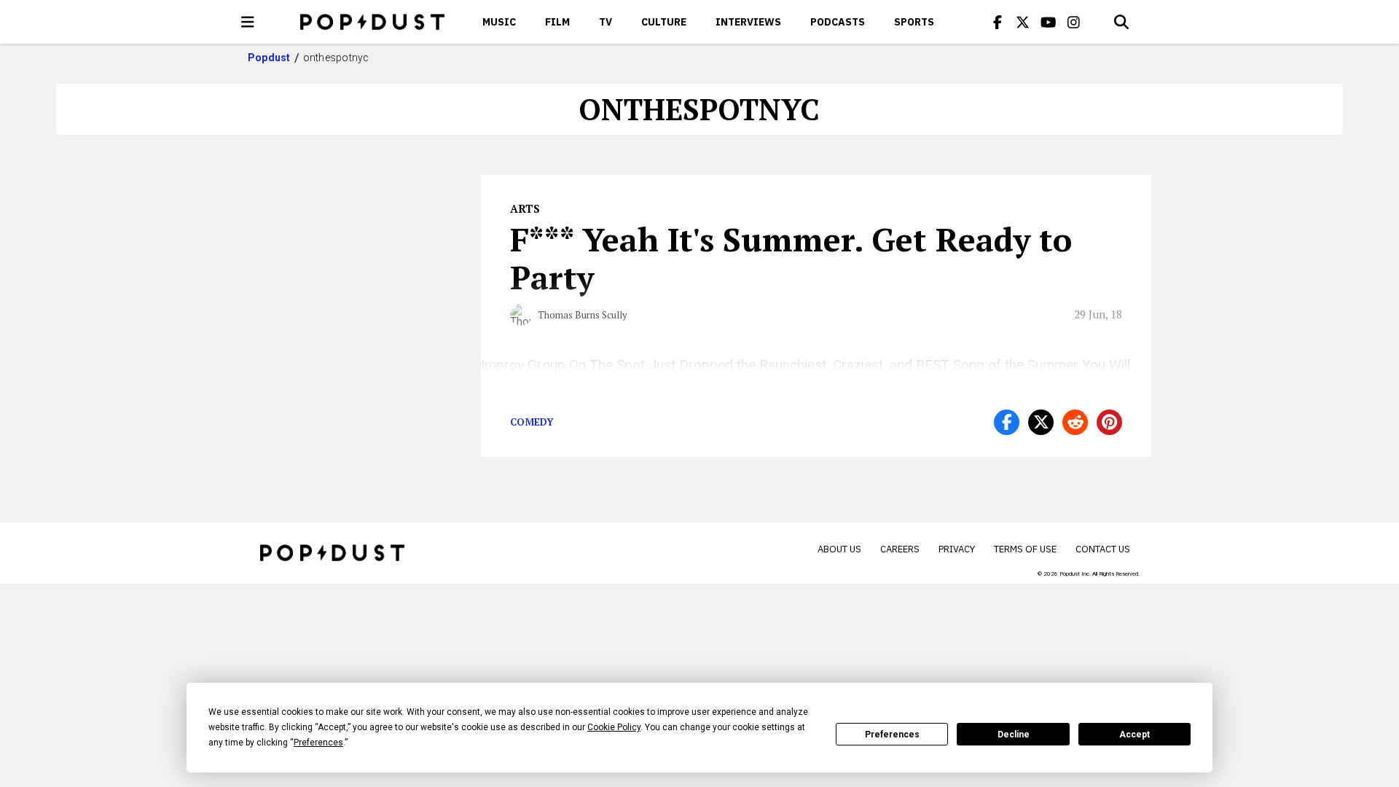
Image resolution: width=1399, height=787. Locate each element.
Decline (1014, 734)
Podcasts (837, 21)
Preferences (892, 734)
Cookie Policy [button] (613, 727)
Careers (900, 549)
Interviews (748, 21)
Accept (1134, 734)
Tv (605, 21)
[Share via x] (1041, 422)
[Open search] (1121, 22)
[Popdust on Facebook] (997, 22)
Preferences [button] (318, 742)
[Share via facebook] (1006, 422)
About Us (839, 549)
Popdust (269, 57)
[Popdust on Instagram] (1074, 22)
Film (557, 21)
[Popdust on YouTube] (1048, 22)
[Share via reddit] (1075, 422)
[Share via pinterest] (1109, 422)
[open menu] (248, 22)
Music (499, 21)
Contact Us (1102, 549)
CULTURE (663, 21)
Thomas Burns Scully (582, 314)
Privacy (956, 549)
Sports (914, 21)
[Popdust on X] (1023, 22)
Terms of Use (1025, 549)
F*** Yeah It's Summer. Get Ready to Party (791, 258)
